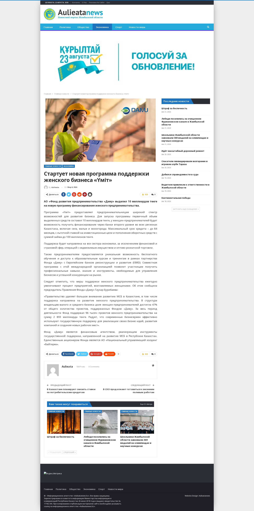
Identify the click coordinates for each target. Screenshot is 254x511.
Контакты (76, 2)
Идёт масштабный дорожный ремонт (183, 151)
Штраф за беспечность (174, 108)
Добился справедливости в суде (180, 174)
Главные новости (53, 166)
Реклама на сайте (96, 2)
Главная (48, 27)
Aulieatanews (204, 496)
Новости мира (137, 27)
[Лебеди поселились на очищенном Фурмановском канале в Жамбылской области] (101, 422)
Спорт (118, 27)
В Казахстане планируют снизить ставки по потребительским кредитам (71, 391)
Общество (83, 27)
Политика (65, 27)
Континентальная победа (176, 197)
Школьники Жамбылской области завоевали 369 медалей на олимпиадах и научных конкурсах (185, 137)
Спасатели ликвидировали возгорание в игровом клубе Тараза (185, 163)
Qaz (108, 2)
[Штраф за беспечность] (64, 422)
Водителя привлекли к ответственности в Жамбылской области (185, 186)
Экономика (102, 27)
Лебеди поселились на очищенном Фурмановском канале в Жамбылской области (183, 121)
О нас (84, 2)
